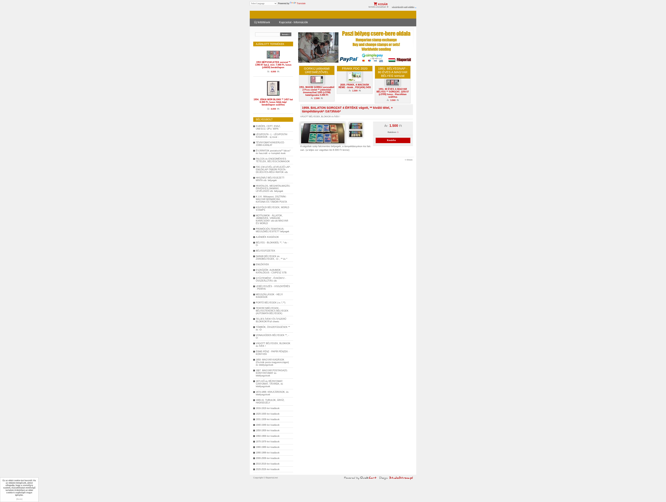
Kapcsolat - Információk (293, 22)
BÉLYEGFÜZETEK (265, 250)
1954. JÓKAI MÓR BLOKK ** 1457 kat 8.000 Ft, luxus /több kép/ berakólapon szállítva (273, 102)
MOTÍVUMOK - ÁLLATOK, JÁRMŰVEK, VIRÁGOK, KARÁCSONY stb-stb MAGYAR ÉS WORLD (272, 219)
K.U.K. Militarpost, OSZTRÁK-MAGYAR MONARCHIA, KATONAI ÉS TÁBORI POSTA (271, 199)
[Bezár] (19, 499)
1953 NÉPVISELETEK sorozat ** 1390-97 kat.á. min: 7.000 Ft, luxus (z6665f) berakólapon (273, 65)
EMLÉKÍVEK (262, 264)
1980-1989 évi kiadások (268, 447)
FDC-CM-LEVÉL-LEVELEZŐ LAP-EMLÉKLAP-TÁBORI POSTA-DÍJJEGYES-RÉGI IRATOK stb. (273, 169)
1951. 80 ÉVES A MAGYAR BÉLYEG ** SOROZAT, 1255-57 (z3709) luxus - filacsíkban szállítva (393, 93)
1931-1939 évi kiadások (268, 419)
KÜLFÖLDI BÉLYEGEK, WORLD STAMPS (272, 208)
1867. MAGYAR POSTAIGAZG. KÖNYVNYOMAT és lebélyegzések (272, 373)
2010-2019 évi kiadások (268, 463)
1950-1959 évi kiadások (268, 430)
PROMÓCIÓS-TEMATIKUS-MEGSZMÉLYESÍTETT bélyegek (272, 230)
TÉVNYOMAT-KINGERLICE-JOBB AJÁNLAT (270, 143)
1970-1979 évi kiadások (268, 441)
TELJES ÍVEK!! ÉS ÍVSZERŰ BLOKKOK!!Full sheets (271, 320)
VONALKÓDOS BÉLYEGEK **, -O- (272, 336)
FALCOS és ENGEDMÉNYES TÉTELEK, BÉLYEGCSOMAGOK (273, 160)
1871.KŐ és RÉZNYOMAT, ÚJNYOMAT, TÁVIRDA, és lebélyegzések (269, 384)
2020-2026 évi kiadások (268, 469)
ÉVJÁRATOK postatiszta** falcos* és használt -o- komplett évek (273, 152)
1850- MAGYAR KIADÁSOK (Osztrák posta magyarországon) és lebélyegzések (272, 362)
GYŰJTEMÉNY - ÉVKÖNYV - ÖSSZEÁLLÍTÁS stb (271, 279)
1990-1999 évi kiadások (268, 452)
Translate (301, 3)
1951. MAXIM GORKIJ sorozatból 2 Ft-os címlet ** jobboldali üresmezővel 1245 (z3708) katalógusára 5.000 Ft (316, 91)
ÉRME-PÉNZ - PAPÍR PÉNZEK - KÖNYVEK (272, 352)
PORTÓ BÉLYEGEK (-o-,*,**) (270, 302)
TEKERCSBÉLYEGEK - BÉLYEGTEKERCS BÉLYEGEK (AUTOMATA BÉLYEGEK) (272, 311)
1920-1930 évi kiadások (268, 413)
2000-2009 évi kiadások (268, 458)
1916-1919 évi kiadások (268, 408)
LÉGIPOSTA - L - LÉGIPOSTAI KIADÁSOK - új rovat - (271, 135)
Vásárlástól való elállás (403, 7)
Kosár (383, 4)
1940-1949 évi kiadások (268, 425)
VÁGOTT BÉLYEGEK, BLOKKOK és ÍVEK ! (273, 344)
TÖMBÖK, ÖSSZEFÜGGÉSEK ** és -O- (273, 328)
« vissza (408, 160)
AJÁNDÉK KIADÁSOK (267, 237)
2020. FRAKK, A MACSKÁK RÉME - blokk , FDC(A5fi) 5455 (355, 86)
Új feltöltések (262, 22)
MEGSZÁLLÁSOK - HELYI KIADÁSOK (269, 295)
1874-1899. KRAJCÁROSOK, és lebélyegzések (272, 393)
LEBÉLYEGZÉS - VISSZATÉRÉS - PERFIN (273, 287)
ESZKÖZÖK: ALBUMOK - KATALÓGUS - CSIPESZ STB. (271, 271)
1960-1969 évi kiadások (268, 436)
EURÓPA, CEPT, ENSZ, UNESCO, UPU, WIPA (268, 127)
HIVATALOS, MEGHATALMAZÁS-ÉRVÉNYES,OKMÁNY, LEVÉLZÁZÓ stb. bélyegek (273, 188)
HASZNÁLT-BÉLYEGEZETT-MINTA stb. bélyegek (270, 179)
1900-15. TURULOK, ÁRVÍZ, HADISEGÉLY (270, 401)
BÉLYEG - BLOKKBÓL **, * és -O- (272, 243)
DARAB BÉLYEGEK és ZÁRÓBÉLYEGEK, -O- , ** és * (271, 257)
